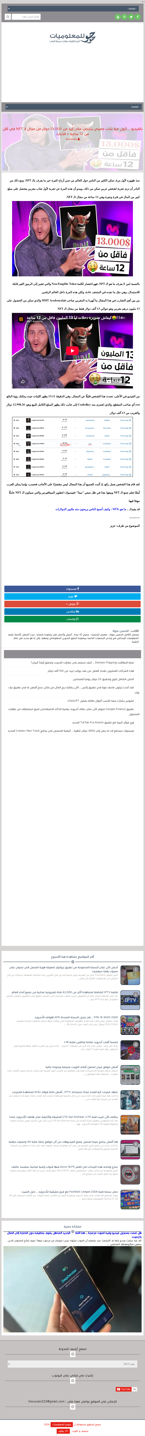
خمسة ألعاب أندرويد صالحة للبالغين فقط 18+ (91, 1042)
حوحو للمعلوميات (61, 1424)
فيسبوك (71, 589)
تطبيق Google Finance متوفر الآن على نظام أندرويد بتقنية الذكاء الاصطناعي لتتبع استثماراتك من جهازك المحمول (74, 711)
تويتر (71, 596)
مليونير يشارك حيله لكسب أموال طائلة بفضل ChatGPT (101, 700)
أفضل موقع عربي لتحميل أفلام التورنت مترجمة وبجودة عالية (82, 1067)
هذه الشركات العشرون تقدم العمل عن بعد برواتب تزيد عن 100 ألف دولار (91, 671)
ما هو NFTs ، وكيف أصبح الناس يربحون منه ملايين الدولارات (91, 509)
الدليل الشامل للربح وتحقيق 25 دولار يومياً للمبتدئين (103, 679)
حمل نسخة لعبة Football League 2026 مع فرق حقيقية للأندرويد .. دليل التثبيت (70, 1191)
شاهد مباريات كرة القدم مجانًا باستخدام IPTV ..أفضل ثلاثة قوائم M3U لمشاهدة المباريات (65, 1092)
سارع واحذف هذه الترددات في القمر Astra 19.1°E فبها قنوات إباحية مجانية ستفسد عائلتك (64, 1167)
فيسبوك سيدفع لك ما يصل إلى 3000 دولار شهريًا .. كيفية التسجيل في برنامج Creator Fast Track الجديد (71, 730)
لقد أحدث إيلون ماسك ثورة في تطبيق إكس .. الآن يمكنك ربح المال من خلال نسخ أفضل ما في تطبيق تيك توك (74, 690)
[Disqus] (73, 790)
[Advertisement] (72, 70)
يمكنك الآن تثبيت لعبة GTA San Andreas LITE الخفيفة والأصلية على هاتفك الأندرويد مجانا (63, 1117)
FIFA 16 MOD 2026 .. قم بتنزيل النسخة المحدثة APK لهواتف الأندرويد (76, 1017)
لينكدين (71, 611)
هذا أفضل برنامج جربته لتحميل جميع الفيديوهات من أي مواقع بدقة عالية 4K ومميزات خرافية (63, 1141)
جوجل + (71, 604)
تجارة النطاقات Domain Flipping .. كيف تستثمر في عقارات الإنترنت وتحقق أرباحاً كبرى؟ (82, 662)
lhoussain (72, 139)
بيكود (62, 1431)
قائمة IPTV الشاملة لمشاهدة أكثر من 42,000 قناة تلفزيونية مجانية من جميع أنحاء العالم (64, 992)
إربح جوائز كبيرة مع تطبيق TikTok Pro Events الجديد (103, 722)
